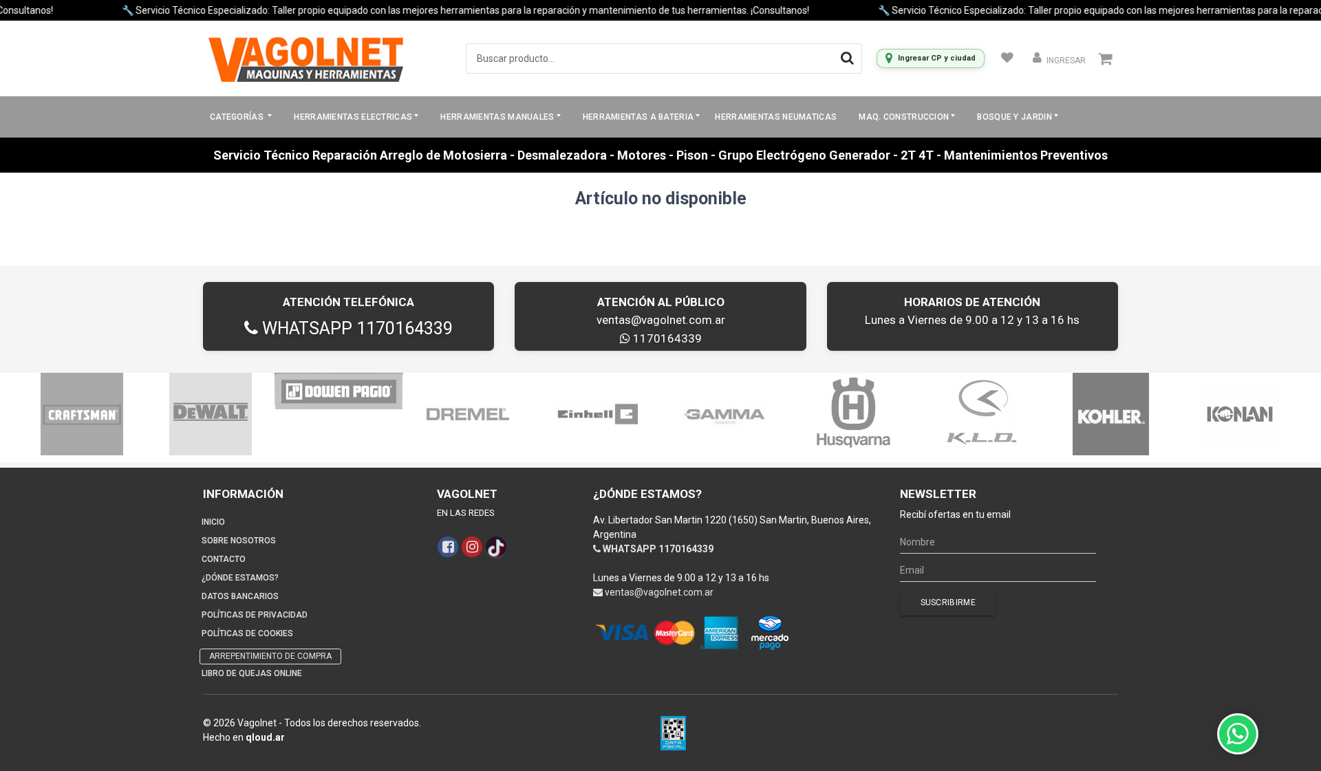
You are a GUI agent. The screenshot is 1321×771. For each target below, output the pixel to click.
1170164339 (666, 338)
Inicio (213, 522)
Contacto (224, 559)
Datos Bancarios (240, 596)
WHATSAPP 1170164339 (355, 328)
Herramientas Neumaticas (776, 117)
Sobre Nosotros (239, 540)
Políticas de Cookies (247, 633)
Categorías (238, 117)
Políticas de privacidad (255, 615)
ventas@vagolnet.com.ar (661, 320)
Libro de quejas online (252, 673)
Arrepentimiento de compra (270, 656)
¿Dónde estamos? (240, 578)
